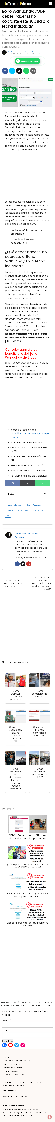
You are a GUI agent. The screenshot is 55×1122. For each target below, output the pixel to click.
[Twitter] (22, 563)
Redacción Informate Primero (20, 51)
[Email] (33, 71)
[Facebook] (5, 71)
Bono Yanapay (38, 510)
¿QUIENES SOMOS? (11, 1071)
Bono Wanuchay (34, 505)
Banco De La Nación (15, 505)
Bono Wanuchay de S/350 (17, 510)
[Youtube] (28, 563)
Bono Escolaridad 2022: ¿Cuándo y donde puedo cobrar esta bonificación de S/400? (41, 583)
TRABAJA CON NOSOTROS (14, 1074)
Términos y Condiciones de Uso (17, 1061)
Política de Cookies (11, 1064)
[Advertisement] (27, 176)
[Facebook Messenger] (12, 71)
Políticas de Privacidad (13, 1067)
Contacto (7, 1057)
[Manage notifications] (50, 1117)
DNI (8, 515)
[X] (19, 71)
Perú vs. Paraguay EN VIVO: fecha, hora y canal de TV (13, 583)
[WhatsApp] (26, 71)
